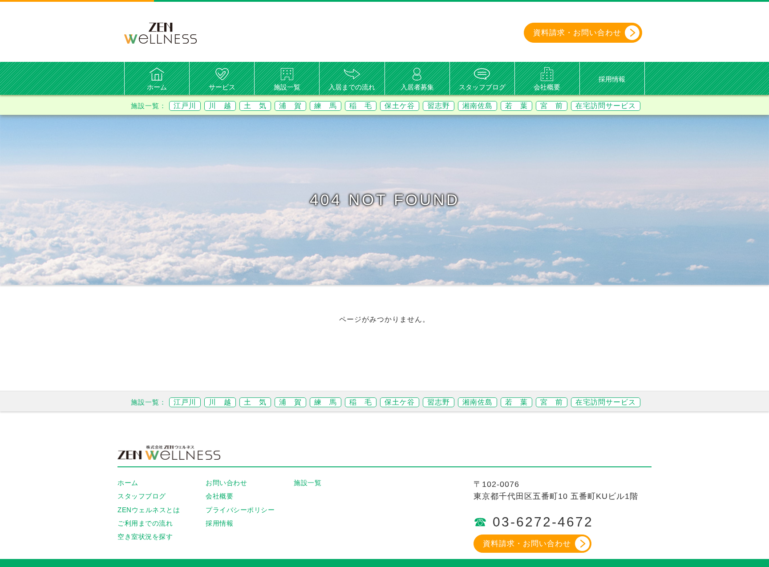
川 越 (220, 105)
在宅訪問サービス (605, 105)
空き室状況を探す (145, 536)
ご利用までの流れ (145, 523)
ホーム (157, 87)
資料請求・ (577, 32)
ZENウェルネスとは (148, 510)
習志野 (438, 105)
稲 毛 (360, 105)
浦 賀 (290, 105)
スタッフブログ (482, 87)
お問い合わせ (226, 482)
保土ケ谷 (399, 105)
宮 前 (551, 105)
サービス (222, 87)
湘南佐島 (477, 105)
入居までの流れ (351, 87)
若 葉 (516, 105)
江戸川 (185, 105)
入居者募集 (417, 87)
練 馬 (325, 105)
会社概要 (547, 87)
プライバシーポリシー (240, 510)
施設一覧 (287, 87)
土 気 (255, 105)
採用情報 (612, 79)
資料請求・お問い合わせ (527, 543)
